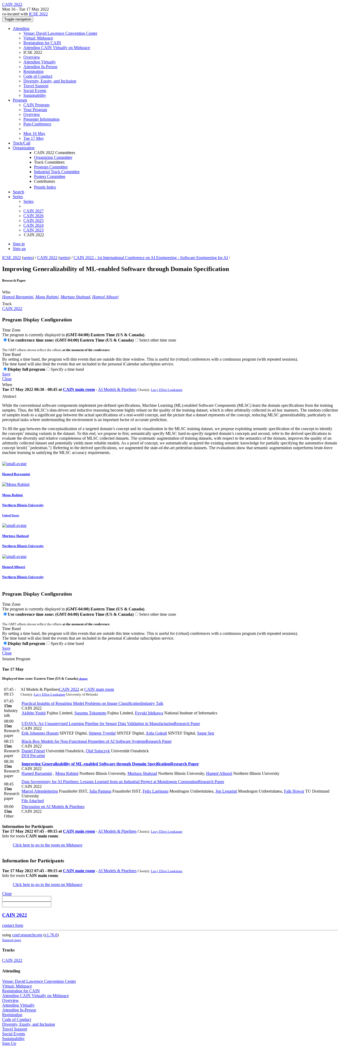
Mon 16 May (34, 133)
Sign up (19, 248)
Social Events (34, 90)
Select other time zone (157, 340)
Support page (11, 940)
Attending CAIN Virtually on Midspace (56, 47)
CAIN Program (36, 105)
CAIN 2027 (33, 211)
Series (28, 201)
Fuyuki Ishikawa (149, 713)
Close (7, 379)
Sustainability (34, 95)
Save (6, 374)
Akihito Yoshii (34, 713)
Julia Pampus (100, 791)
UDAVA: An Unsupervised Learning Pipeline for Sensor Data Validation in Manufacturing (111, 723)
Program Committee (51, 167)
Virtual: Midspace (38, 38)
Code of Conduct (37, 76)
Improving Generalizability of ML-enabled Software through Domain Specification (110, 764)
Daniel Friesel (33, 751)
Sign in (19, 244)
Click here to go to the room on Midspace (47, 845)
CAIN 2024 (33, 225)
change (83, 678)
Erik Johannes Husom (40, 733)
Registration (33, 71)
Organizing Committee (53, 157)
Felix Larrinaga (155, 791)
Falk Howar (294, 791)
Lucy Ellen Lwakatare (166, 390)
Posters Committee (49, 176)
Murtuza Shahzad (75, 297)
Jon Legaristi (226, 791)
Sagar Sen (205, 733)
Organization (24, 148)
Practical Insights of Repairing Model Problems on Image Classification (92, 703)
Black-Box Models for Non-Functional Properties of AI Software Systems (97, 741)
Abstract (9, 396)
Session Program (16, 659)
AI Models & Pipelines (117, 389)
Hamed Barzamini (17, 297)
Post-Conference (37, 124)
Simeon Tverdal (102, 733)
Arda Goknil (156, 733)
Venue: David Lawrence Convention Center (60, 33)
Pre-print (37, 755)
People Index (45, 187)
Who (6, 292)
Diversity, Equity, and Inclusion (49, 81)
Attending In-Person (40, 66)
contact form (12, 925)
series (28, 257)
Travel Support (35, 86)
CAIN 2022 (47, 257)
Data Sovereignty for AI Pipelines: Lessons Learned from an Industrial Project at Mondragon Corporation (123, 781)
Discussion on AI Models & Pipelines (53, 806)
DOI (25, 755)
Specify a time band (67, 369)
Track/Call (21, 143)
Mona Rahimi (46, 297)
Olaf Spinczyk (98, 751)
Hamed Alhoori (105, 297)
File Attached (33, 800)
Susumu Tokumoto (90, 713)
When (7, 384)
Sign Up (9, 1043)
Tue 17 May (33, 138)
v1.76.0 (51, 935)
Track (7, 304)
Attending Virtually (39, 62)
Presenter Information (41, 119)
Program (20, 100)
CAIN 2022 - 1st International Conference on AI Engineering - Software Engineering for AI (151, 257)
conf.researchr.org (27, 935)
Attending (21, 28)
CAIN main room (79, 389)
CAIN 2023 (33, 230)
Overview (31, 57)
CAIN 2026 (33, 215)
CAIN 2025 (33, 220)
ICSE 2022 (38, 14)
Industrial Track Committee (57, 171)
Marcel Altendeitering (40, 791)
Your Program (35, 109)
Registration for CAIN (42, 43)
